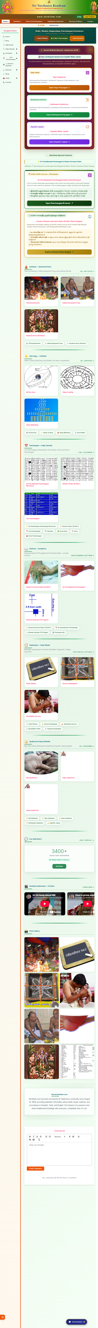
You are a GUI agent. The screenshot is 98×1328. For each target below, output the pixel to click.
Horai (75, 531)
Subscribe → (88, 887)
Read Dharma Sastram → (82, 555)
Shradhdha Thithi (33, 729)
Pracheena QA (58, 632)
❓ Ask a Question (77, 38)
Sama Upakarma (65, 818)
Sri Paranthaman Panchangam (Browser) (41, 526)
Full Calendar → (86, 452)
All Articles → (87, 271)
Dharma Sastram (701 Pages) (37, 632)
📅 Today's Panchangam (59, 38)
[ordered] (46, 1136)
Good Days (62, 531)
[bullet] (50, 1136)
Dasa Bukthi (80, 433)
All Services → (87, 361)
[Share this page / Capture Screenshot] (2, 1317)
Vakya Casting (47, 433)
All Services (31, 433)
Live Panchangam (33, 531)
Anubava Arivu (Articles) (76, 343)
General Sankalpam (49, 724)
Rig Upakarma (32, 818)
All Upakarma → (86, 746)
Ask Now (59, 866)
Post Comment (35, 1168)
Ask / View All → (87, 840)
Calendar (49, 531)
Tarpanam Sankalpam (53, 729)
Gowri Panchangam (34, 536)
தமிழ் (79, 16)
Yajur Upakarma (48, 818)
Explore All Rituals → (83, 652)
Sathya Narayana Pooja (54, 343)
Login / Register (90, 16)
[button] (59, 1136)
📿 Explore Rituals (41, 38)
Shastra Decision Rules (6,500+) (38, 627)
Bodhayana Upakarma (34, 823)
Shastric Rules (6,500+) (69, 526)
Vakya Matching (63, 433)
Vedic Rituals (31, 724)
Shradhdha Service (69, 724)
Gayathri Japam (53, 823)
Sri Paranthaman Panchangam (66, 627)
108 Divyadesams (33, 343)
